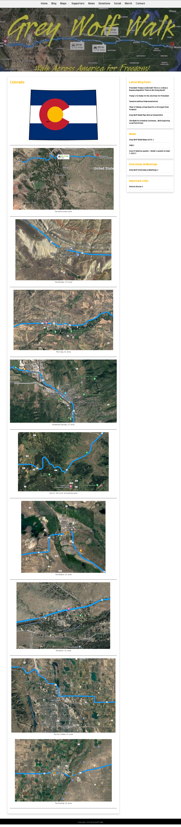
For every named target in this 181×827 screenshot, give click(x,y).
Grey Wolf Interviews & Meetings (143, 170)
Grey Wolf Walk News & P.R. (140, 140)
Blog (53, 3)
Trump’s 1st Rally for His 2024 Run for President (149, 96)
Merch (128, 3)
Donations (104, 3)
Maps (63, 3)
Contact (140, 3)
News (91, 3)
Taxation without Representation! (143, 101)
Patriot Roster (135, 187)
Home (44, 3)
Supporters (78, 3)
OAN (131, 145)
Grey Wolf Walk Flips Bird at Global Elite (146, 115)
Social (117, 3)
